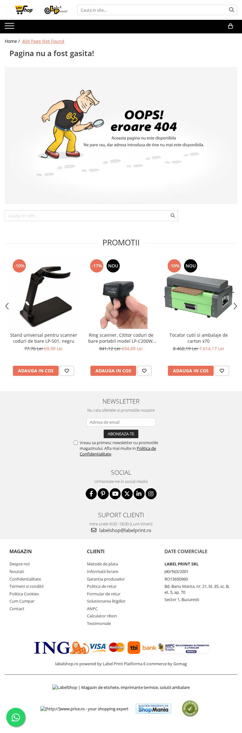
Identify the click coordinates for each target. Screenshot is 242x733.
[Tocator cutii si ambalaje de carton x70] (198, 293)
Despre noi (19, 564)
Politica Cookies (24, 594)
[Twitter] (127, 493)
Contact (16, 608)
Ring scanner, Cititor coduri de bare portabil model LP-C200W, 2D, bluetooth (121, 338)
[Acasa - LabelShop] (36, 10)
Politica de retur (102, 586)
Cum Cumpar (21, 601)
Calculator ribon (102, 616)
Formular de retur (103, 594)
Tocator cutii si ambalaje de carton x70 (199, 338)
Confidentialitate (25, 579)
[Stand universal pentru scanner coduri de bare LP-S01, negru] (43, 293)
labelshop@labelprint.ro (124, 530)
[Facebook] (91, 493)
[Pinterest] (103, 493)
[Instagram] (151, 493)
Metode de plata (102, 564)
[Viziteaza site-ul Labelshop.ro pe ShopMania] (153, 708)
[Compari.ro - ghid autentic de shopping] (190, 708)
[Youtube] (115, 493)
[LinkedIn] (139, 493)
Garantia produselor (106, 579)
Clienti (96, 551)
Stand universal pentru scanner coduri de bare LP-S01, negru (43, 338)
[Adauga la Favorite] (67, 371)
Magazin (20, 551)
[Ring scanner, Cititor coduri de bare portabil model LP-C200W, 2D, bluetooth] (121, 293)
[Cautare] (231, 10)
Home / (13, 41)
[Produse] (10, 27)
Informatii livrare (102, 571)
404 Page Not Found (43, 41)
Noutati (16, 571)
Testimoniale (99, 623)
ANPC (92, 608)
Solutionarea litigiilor (106, 601)
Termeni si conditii (26, 586)
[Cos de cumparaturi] (230, 26)
